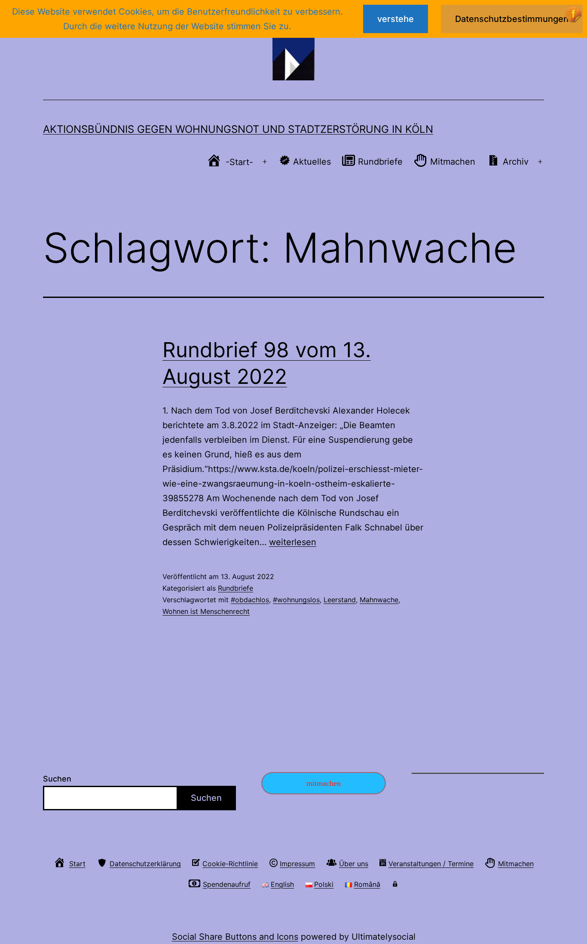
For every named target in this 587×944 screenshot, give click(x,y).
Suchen (57, 778)
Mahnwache (379, 599)
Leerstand (340, 599)
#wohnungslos (296, 599)
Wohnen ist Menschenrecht (206, 611)
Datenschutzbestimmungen (512, 19)
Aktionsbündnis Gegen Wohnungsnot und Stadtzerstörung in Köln (238, 129)
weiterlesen (292, 542)
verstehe (395, 19)
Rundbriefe (235, 588)
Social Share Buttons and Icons (235, 937)
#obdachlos (250, 599)
